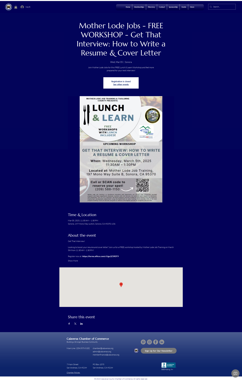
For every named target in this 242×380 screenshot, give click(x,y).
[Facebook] (155, 342)
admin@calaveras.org (102, 351)
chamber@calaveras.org (103, 348)
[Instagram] (149, 342)
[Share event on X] (75, 324)
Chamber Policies (73, 372)
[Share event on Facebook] (69, 324)
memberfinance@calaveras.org (106, 354)
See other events (121, 84)
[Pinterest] (143, 342)
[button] (15, 7)
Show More (73, 260)
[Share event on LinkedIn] (81, 324)
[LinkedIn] (161, 342)
